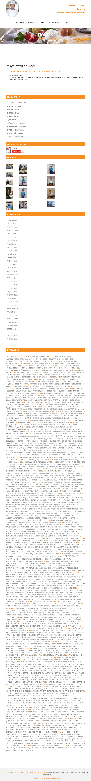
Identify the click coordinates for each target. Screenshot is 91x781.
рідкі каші (53, 617)
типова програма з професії (37, 700)
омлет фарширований (31, 520)
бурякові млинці (20, 368)
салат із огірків (53, 621)
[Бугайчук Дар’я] (23, 180)
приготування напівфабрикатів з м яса (52, 570)
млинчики (32, 489)
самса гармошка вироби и (59, 624)
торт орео (76, 700)
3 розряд (11, 356)
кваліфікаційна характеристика (56, 431)
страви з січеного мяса (55, 675)
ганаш (44, 393)
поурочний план (50, 551)
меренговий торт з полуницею (41, 484)
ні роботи (57, 511)
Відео (42, 23)
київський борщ (63, 433)
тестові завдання (63, 695)
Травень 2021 (12, 298)
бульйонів (74, 366)
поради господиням (43, 547)
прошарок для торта (47, 599)
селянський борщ (56, 626)
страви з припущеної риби (63, 664)
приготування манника (36, 568)
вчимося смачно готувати (51, 388)
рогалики (23, 610)
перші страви (24, 536)
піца (80, 603)
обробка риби (34, 513)
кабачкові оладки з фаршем (32, 427)
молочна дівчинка (61, 489)
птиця (51, 601)
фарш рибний (25, 716)
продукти (68, 594)
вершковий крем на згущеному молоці (39, 377)
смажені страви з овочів (55, 635)
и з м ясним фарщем (49, 424)
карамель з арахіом (64, 427)
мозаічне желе (45, 489)
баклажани (29, 359)
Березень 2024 (12, 251)
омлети (46, 520)
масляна (44, 475)
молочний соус (78, 489)
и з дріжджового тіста (29, 424)
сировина (35, 630)
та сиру (27, 686)
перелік (29, 529)
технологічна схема (58, 698)
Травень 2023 (12, 268)
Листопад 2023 (12, 264)
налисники (66, 493)
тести (38, 695)
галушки (36, 393)
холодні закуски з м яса (61, 721)
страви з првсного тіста (65, 662)
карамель (50, 427)
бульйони (64, 366)
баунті (38, 359)
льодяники (39, 466)
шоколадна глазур (32, 734)
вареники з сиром (57, 372)
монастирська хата (30, 491)
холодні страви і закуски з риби (57, 725)
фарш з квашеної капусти (34, 714)
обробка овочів (19, 513)
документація (29, 402)
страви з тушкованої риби (41, 679)
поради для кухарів (62, 547)
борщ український (67, 363)
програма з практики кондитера (40, 592)
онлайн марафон (65, 520)
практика (44, 556)
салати (65, 621)
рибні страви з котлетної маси (53, 608)
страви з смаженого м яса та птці (38, 673)
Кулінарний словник (15, 133)
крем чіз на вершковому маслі (38, 448)
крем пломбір (41, 443)
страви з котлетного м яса (67, 657)
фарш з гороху (78, 712)
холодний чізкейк (25, 721)
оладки (66, 518)
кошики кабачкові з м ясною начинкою (66, 441)
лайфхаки (63, 459)
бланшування (59, 361)
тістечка (62, 709)
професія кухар (37, 597)
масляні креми (47, 477)
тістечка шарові (74, 709)
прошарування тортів (66, 599)
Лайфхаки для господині (17, 123)
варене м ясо (32, 372)
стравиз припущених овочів (33, 684)
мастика (59, 477)
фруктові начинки (54, 718)
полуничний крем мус (35, 545)
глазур (50, 395)
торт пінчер (52, 703)
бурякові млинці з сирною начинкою (45, 368)
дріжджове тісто (29, 407)
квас (22, 433)
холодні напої (26, 723)
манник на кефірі (75, 473)
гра (60, 398)
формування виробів (36, 718)
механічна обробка (27, 486)
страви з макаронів (60, 659)
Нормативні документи (16, 103)
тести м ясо (48, 695)
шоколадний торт (23, 738)
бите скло (47, 361)
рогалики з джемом (37, 610)
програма (68, 590)
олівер (17, 520)
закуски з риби (31, 416)
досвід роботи (43, 402)
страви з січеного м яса (32, 675)
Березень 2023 (12, 275)
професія (24, 597)
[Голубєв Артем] (51, 180)
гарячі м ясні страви (24, 395)
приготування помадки (63, 574)
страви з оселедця (44, 662)
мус (50, 491)
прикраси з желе (68, 588)
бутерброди (68, 368)
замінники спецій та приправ (67, 416)
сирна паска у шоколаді (43, 628)
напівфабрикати (34, 495)
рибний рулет (19, 608)
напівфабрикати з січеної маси (41, 498)
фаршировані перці (54, 716)
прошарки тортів (28, 599)
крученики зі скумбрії (42, 452)
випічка (49, 379)
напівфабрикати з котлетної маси (57, 495)
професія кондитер (53, 597)
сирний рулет (62, 628)
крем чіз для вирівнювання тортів (68, 445)
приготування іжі (52, 588)
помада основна (53, 545)
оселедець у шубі (54, 522)
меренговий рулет (45, 482)
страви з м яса (26, 659)
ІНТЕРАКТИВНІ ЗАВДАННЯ (16, 126)
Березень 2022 (12, 288)
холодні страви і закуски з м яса (27, 725)
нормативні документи (41, 511)
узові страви (31, 712)
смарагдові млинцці (41, 637)
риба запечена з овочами (63, 606)
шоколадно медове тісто (70, 738)
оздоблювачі (35, 515)
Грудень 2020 (12, 305)
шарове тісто (22, 732)
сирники (26, 630)
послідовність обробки (30, 551)
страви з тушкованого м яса (57, 677)
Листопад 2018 (12, 336)
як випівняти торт (62, 743)
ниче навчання (41, 506)
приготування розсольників (34, 579)
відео (67, 388)
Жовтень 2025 (12, 230)
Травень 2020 (12, 312)
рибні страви (32, 608)
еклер (59, 407)
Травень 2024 (12, 244)
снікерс (50, 639)
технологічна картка (37, 698)
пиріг (65, 536)
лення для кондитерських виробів (38, 462)
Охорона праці (13, 113)
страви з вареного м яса (38, 650)
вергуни (71, 375)
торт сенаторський (67, 703)
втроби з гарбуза (71, 386)
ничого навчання (56, 506)
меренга (31, 482)
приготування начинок (43, 572)
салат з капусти (73, 617)
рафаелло (16, 606)
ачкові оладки (66, 356)
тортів (67, 705)
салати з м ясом (77, 621)
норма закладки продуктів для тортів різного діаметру (60, 509)
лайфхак (53, 459)
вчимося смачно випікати (26, 388)
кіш (46, 459)
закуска (28, 413)
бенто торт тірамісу (32, 361)
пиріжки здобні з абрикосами (63, 540)
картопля (35, 429)
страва (19, 648)
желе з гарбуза (18, 409)
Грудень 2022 (12, 281)
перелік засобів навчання (45, 529)
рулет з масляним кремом (68, 615)
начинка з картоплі (66, 500)
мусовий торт (66, 491)
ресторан (26, 606)
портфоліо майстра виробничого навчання (55, 549)
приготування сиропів (58, 579)
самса (43, 624)
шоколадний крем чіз (62, 736)
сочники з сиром (35, 644)
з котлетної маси (74, 409)
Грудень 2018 (12, 332)
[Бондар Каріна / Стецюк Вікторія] (51, 203)
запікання (47, 422)
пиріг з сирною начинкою (57, 538)
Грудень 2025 (12, 227)
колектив (11, 436)
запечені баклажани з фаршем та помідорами (45, 418)
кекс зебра (36, 433)
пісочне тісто (51, 603)
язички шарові (33, 743)
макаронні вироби (41, 473)
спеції (47, 644)
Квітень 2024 (12, 247)
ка (70, 424)
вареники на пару (74, 372)
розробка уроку (70, 612)
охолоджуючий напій (48, 524)
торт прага (41, 703)
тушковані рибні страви (58, 707)
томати (61, 700)
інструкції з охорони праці (18, 747)
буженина (27, 366)
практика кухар (56, 556)
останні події (31, 524)
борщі (18, 366)
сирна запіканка (73, 626)
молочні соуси (13, 491)
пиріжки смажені (20, 542)
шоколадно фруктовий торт (45, 738)
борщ (55, 363)
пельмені (20, 529)
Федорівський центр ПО (14, 773)
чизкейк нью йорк (33, 730)
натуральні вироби (21, 500)
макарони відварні (23, 473)
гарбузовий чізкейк (77, 393)
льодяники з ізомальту (56, 466)
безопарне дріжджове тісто (61, 359)
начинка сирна (48, 502)
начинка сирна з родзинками (69, 502)
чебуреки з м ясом (40, 727)
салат (61, 617)
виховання (69, 382)
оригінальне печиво (27, 522)
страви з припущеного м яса (37, 664)
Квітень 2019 (12, 325)
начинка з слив (18, 502)
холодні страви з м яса (60, 723)
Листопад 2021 (12, 295)
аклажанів (53, 356)
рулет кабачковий (26, 617)
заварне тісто (35, 411)
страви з (35, 648)
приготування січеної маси (37, 583)
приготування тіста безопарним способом (31, 586)
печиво (57, 536)
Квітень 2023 (12, 271)
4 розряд (33, 356)
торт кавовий (29, 703)
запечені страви (20, 420)
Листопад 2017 (12, 339)
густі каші (67, 398)
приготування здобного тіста (38, 566)
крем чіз (48, 445)
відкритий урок (74, 391)
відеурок (62, 391)
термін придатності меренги (71, 691)
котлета (52, 439)
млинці (24, 489)
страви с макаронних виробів (62, 682)
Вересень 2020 (12, 308)
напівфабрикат (18, 495)
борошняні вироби (43, 363)
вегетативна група (40, 375)
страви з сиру (40, 671)
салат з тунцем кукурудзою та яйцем (64, 619)
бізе (77, 368)
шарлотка (62, 730)
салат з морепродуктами (35, 619)
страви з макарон (42, 659)
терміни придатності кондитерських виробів (52, 693)
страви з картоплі (45, 655)
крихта (53, 450)
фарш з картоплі (14, 714)
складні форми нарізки (44, 632)
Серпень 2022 (12, 285)
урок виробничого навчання (57, 712)
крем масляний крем (34, 445)
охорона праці (65, 524)
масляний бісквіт (57, 475)
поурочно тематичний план (47, 553)
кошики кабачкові (39, 441)
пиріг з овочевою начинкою (31, 538)
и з (72, 422)
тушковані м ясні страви (35, 707)
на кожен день (53, 493)
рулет (38, 615)
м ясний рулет (47, 468)
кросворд (72, 450)
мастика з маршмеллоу (49, 480)
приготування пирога (42, 574)
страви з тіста (60, 679)
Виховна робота (13, 109)
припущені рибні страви (26, 590)
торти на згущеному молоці (50, 705)
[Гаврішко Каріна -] (51, 192)
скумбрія (60, 632)
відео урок (75, 388)
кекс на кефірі (48, 433)
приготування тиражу (60, 583)
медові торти (20, 482)
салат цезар (40, 621)
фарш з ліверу (52, 714)
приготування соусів (43, 581)
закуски (73, 413)
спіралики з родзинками (62, 644)
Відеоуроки (11, 120)
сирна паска (25, 628)
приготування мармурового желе (63, 568)
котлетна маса (23, 441)
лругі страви (27, 466)
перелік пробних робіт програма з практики (59, 531)
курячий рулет (13, 457)
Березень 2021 (12, 302)
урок (41, 712)
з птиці (24, 411)
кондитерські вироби (23, 439)
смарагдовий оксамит (21, 637)
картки (26, 429)
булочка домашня (41, 366)
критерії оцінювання (39, 450)
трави (74, 705)
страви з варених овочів (69, 648)
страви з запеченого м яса (57, 653)
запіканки (37, 422)
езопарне (51, 407)
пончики (29, 547)
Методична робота (15, 106)
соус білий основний (69, 641)
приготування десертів (55, 561)
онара (54, 520)
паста (73, 527)
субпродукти (53, 684)
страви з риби (49, 668)
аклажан (44, 356)
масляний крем (74, 475)
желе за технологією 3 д (37, 409)
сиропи (29, 632)
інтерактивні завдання (65, 747)
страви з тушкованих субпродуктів (27, 677)
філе (66, 718)
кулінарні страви (18, 454)
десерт (31, 400)
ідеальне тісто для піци (39, 745)
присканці (42, 590)
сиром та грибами (50, 630)
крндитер (62, 450)
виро (57, 379)
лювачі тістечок (75, 466)
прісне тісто (24, 601)
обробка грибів (69, 511)
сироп (62, 630)
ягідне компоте (19, 743)
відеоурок (21, 391)
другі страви (48, 404)
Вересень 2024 (12, 237)
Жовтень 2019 (12, 319)
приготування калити (62, 566)
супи (62, 684)
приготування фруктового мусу (67, 586)
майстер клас (70, 471)
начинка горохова (48, 500)
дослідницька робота (61, 402)
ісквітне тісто (27, 750)
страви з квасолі (75, 655)
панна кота (57, 527)
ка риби (76, 424)
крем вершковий (55, 443)
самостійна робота (29, 624)
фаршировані (39, 716)
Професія (67, 23)
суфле (80, 684)
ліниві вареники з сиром (22, 468)
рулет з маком (49, 615)
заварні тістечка (66, 411)
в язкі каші (19, 372)
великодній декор (58, 375)
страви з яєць (41, 682)
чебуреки (26, 727)
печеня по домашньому (42, 536)
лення (19, 462)
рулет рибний (41, 617)
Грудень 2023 (12, 261)
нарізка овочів (62, 498)
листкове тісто (78, 462)
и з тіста (64, 424)
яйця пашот (47, 743)
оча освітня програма (41, 527)
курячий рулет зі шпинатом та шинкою (38, 457)
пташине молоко (38, 601)
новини (31, 509)
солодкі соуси (62, 639)
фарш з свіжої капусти (70, 714)
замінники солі (45, 416)
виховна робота (21, 384)
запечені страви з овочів (40, 420)
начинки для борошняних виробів (29, 504)
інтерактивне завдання (43, 747)
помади (66, 545)
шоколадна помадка (70, 734)
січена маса (16, 686)
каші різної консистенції (30, 431)
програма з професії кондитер (69, 592)
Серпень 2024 (12, 241)
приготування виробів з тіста (58, 559)
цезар (75, 725)
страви (26, 648)
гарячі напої (40, 395)
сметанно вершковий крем (34, 639)
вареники (44, 372)
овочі (24, 515)
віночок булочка (23, 393)
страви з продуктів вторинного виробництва (60, 666)
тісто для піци (18, 712)
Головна (20, 23)
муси (56, 491)
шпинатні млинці (65, 741)
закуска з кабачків (41, 413)
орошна (41, 522)
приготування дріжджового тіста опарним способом (48, 563)
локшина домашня (60, 464)
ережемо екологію (71, 407)
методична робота (64, 484)
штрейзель (79, 741)
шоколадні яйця (49, 741)
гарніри (10, 395)
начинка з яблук (33, 502)
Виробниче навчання (15, 130)
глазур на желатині (63, 395)
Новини (31, 23)
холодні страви (41, 723)
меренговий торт (62, 482)
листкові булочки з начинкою (37, 464)
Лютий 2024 (11, 254)
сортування (46, 641)
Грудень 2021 (12, 292)
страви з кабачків (28, 655)
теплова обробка (50, 686)
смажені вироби (20, 635)
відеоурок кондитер (37, 391)
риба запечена (44, 606)
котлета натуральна (67, 439)
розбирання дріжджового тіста (61, 610)
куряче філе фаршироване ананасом (68, 454)
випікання (39, 379)
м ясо (60, 471)
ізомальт (55, 745)
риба (34, 606)
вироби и (30, 382)
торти (81, 703)
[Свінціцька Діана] (23, 167)
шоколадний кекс (26, 736)
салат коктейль (26, 621)
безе (45, 359)
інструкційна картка (76, 745)
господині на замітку (47, 398)
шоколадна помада (50, 734)
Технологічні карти (15, 137)
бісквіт (39, 370)
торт (68, 700)
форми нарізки (18, 718)
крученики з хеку (23, 452)
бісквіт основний (51, 370)
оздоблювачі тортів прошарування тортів (42, 518)
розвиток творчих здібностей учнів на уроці (41, 612)
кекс (28, 433)
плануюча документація (52, 542)
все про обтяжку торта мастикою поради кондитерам (38, 386)
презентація (71, 556)
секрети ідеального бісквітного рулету (29, 626)
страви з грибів (37, 653)
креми (69, 448)
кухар (61, 457)
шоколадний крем (43, 736)
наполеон (77, 493)
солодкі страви (77, 639)
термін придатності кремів (45, 691)
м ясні (58, 468)
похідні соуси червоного (73, 553)
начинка (34, 500)
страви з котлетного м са (42, 657)
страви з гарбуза (21, 653)
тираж (53, 700)
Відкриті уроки (13, 116)
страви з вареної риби (60, 650)
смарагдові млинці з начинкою (65, 637)
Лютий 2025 (11, 234)
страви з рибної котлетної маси (70, 668)
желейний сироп (57, 409)
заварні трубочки (49, 411)
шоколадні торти (32, 741)
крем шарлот (58, 448)
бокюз (30, 363)
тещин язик (18, 700)
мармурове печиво (30, 475)
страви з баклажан (49, 648)
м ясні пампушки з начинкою (29, 471)
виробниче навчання (45, 382)
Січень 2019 (11, 329)
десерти (38, 400)
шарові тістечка (53, 732)
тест (32, 695)
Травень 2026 (12, 220)
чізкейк (45, 730)
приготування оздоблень (66, 572)
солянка (26, 641)
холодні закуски (42, 721)
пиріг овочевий (77, 538)
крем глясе (69, 443)
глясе (16, 398)
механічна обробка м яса (48, 486)
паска (66, 527)
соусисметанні (20, 644)
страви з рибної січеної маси (19, 671)
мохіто (44, 491)
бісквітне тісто (66, 370)
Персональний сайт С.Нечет (39, 773)
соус (55, 641)
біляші (31, 370)
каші (16, 431)
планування (35, 542)
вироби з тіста (18, 382)
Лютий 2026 (11, 224)
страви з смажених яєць (59, 671)
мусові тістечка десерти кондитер (30, 493)
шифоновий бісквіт (70, 732)
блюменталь (20, 363)
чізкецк (53, 730)
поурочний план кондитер (70, 551)
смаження (70, 632)
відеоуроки (52, 391)
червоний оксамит (58, 727)
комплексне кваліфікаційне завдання (33, 436)
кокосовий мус (78, 433)
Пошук (50, 39)
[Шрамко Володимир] (23, 192)
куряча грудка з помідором (39, 454)
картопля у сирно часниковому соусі (57, 429)
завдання (79, 411)
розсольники (28, 615)
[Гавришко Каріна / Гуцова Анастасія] (23, 203)
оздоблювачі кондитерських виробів (59, 515)
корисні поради (41, 439)
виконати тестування (24, 379)
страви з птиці (34, 668)
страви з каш (60, 655)
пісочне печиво (36, 603)
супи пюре (71, 684)
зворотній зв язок (62, 422)
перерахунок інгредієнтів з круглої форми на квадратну (54, 533)
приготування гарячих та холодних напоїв (24, 561)
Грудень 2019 (12, 315)
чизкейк (19, 730)
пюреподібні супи (63, 601)
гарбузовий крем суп (57, 393)
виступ (59, 382)
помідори (19, 547)
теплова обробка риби (70, 686)
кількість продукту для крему (30, 459)
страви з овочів (27, 661)
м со (37, 468)
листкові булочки (14, 464)
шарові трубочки (36, 732)
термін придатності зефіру (69, 689)
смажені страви (36, 635)
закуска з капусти (59, 413)
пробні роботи (55, 590)
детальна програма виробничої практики (62, 400)
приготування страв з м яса (66, 581)
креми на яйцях (21, 450)
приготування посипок (51, 577)
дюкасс (41, 407)
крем (21, 443)
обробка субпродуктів (51, 513)
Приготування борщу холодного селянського (37, 71)
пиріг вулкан (74, 536)
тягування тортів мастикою (44, 709)
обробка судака (69, 513)
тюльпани (25, 709)
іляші (63, 745)
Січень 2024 (11, 258)
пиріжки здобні (42, 540)
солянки (35, 641)
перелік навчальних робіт (69, 529)
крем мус (29, 443)
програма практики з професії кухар (46, 594)
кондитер (56, 435)
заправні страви (24, 422)
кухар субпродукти (74, 457)
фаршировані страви (74, 716)
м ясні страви (50, 471)
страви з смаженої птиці (66, 673)
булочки (54, 366)
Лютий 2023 (11, 278)
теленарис (36, 686)
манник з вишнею (58, 473)
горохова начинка (29, 398)
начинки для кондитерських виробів (62, 504)
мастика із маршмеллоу (71, 480)
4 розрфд (21, 356)
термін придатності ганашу (44, 689)
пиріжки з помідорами (24, 540)
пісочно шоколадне (67, 603)
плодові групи (71, 542)
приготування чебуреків (33, 559)
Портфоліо (54, 23)
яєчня (24, 745)
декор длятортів (19, 400)
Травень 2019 (12, 322)
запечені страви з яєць (63, 420)
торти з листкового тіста (25, 705)
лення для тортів (62, 462)
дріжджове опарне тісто (66, 404)
